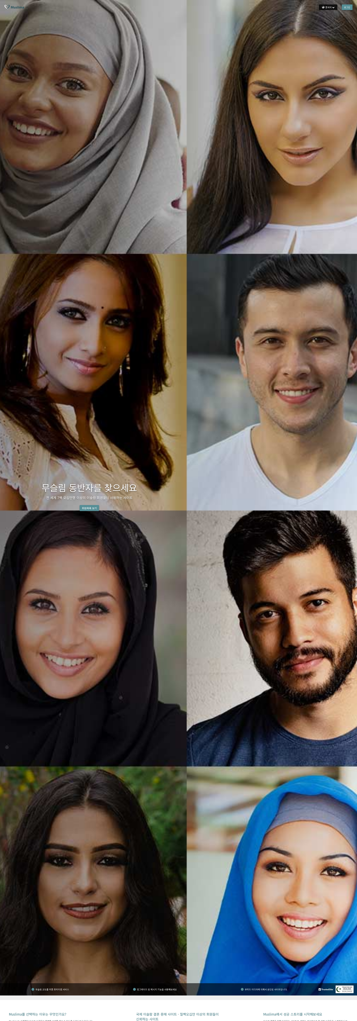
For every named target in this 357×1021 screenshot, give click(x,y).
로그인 (347, 7)
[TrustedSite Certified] (326, 989)
